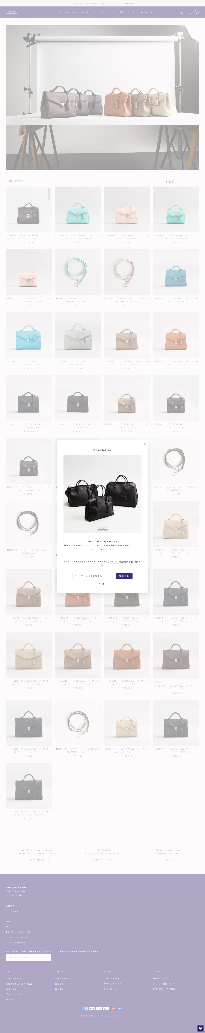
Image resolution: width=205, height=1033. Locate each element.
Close (102, 583)
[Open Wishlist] (200, 1028)
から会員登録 (118, 562)
